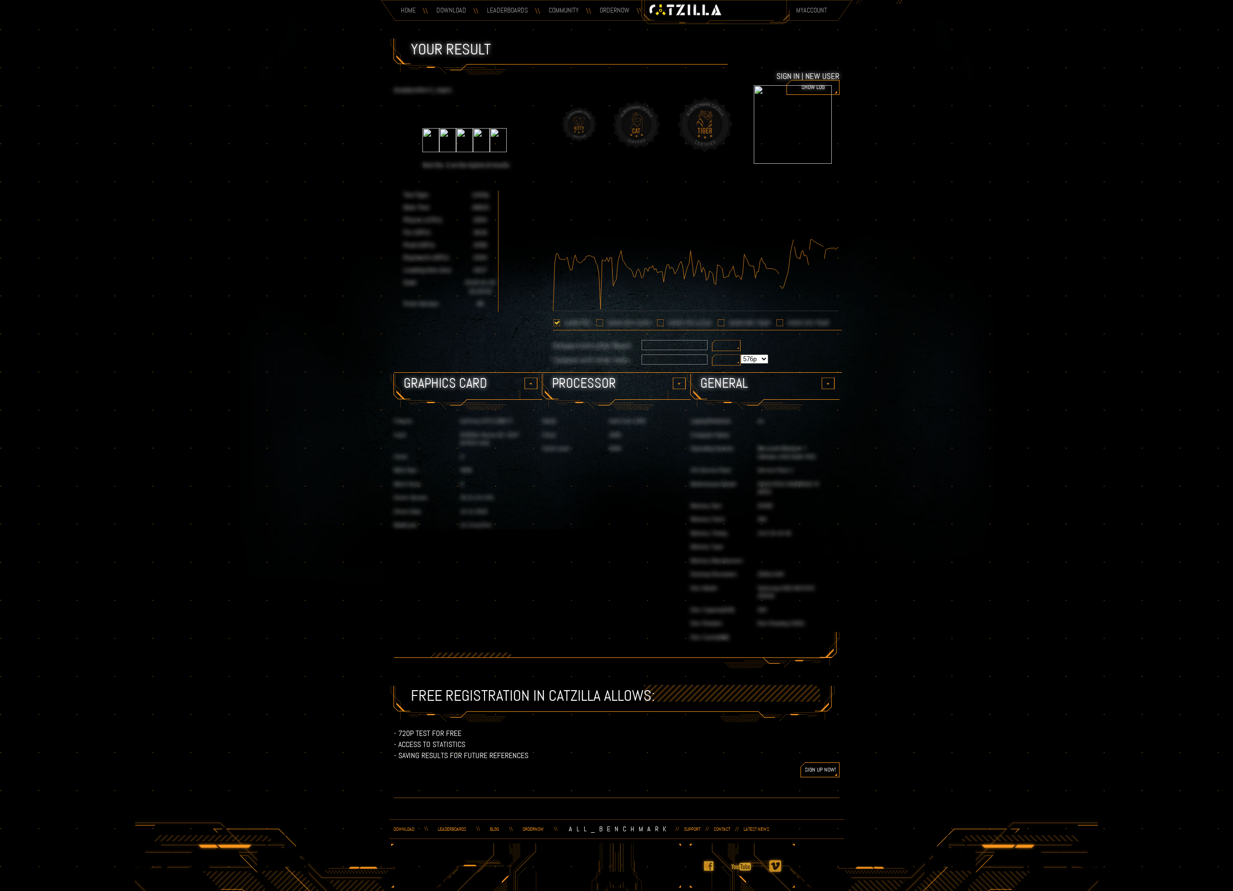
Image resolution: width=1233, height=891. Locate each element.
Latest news (756, 829)
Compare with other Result (592, 346)
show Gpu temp (750, 323)
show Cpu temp (808, 323)
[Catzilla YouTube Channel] (747, 872)
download (404, 829)
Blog (494, 829)
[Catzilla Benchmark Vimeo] (781, 872)
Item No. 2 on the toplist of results (466, 165)
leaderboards (452, 829)
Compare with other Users (591, 360)
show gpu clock (629, 323)
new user (822, 76)
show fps (577, 323)
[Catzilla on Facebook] (714, 872)
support (692, 829)
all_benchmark (619, 829)
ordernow (533, 829)
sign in (788, 76)
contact (722, 829)
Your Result (451, 49)
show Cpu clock (690, 323)
